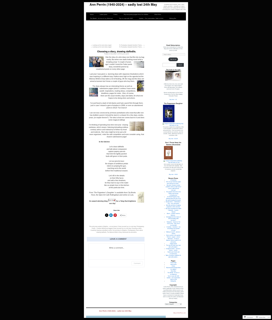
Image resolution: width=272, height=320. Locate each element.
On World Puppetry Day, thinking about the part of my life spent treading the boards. (173, 198)
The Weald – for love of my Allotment (101, 18)
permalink (134, 232)
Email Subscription (173, 45)
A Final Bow (173, 180)
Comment (137, 263)
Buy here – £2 (173, 99)
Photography (140, 226)
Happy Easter (173, 243)
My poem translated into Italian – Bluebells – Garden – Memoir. (173, 210)
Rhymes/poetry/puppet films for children (136, 14)
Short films (157, 14)
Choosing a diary (136, 228)
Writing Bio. (172, 18)
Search (180, 65)
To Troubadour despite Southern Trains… (131, 45)
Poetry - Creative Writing (99, 228)
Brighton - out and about (110, 226)
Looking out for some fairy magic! (101, 45)
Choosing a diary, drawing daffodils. (116, 51)
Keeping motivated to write (104, 230)
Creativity (93, 230)
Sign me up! (173, 59)
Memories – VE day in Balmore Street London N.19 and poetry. (173, 240)
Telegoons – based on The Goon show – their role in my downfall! (173, 223)
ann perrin (126, 54)
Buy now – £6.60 (173, 174)
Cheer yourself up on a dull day (127, 226)
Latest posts (103, 14)
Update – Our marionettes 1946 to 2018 (151, 18)
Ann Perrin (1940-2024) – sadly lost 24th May (123, 4)
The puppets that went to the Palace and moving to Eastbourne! (173, 193)
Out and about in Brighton (119, 230)
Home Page (173, 262)
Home (92, 14)
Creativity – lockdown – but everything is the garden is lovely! (173, 228)
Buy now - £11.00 (173, 138)
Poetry (115, 14)
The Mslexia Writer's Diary (114, 232)
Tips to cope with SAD (126, 18)
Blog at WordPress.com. (179, 313)
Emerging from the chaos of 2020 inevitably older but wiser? (173, 218)
